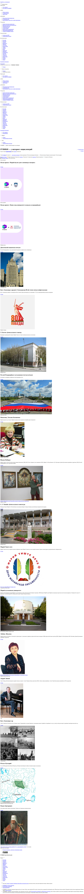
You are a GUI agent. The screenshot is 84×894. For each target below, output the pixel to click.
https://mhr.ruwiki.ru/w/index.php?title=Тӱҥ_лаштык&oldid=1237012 (13, 846)
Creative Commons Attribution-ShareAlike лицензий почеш (17, 883)
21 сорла (4, 155)
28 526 (15, 151)
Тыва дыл (5, 875)
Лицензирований (6, 887)
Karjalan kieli (5, 873)
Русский (4, 859)
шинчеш (34, 157)
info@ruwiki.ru (8, 890)
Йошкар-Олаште (3, 157)
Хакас (4, 880)
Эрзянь (4, 868)
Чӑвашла (4, 863)
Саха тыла (5, 866)
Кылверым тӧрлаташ (4, 61)
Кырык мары (5, 867)
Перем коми (5, 877)
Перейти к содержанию (5, 1)
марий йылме (8, 151)
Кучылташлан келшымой (36, 891)
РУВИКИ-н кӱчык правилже (8, 885)
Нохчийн (4, 860)
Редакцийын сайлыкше (7, 886)
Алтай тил (5, 876)
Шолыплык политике (46, 891)
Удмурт (4, 869)
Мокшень (4, 872)
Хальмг (4, 879)
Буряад (4, 878)
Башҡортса (5, 862)
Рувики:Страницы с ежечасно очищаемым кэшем (12, 849)
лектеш (21, 157)
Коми (4, 870)
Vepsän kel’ (5, 871)
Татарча (4, 861)
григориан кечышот (16, 155)
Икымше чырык (5, 158)
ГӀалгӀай (4, 874)
